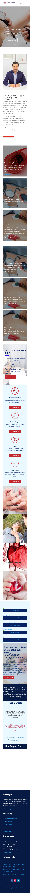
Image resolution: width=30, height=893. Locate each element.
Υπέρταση (8, 27)
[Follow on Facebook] (12, 880)
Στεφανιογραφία (15, 618)
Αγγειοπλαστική (15, 610)
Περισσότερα (11, 40)
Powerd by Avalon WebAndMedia (15, 888)
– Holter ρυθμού (7, 824)
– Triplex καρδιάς (7, 821)
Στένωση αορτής (15, 640)
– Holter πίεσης (7, 828)
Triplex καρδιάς (15, 632)
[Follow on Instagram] (15, 880)
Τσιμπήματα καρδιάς (15, 625)
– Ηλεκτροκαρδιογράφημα (10, 818)
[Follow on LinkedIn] (18, 880)
